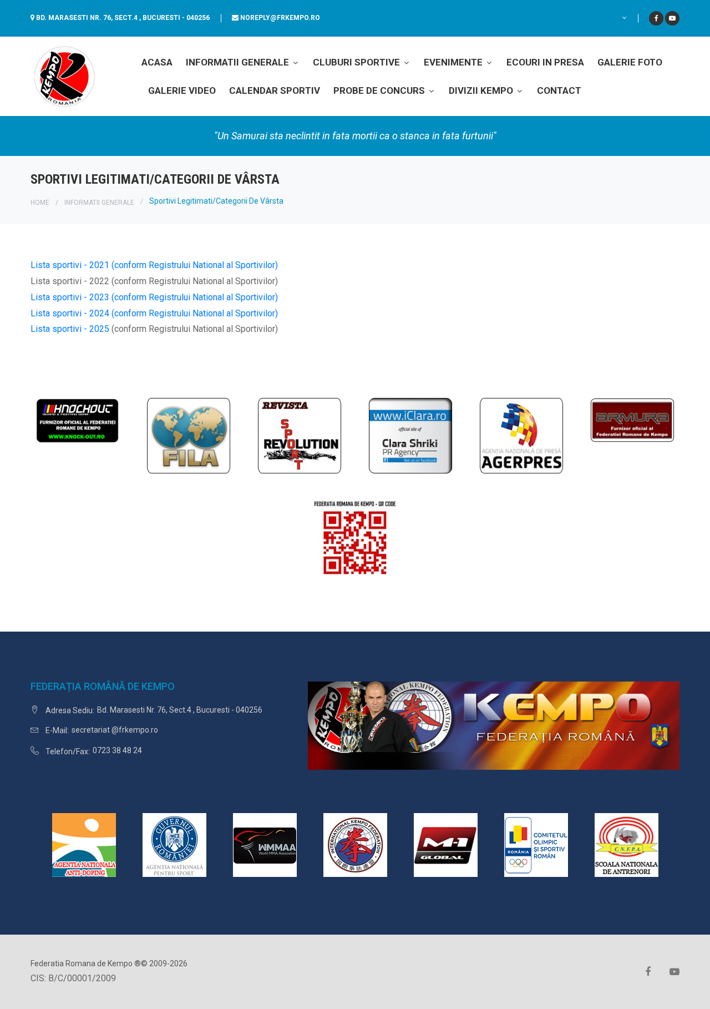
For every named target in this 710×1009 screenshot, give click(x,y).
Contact (559, 90)
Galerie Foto (629, 62)
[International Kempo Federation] (355, 844)
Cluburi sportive (357, 62)
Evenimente (454, 62)
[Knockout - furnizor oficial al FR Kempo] (78, 420)
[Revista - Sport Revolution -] (299, 435)
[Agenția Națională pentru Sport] (174, 844)
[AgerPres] (521, 435)
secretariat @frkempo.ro (115, 730)
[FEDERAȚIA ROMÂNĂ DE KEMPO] (64, 75)
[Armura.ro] (632, 420)
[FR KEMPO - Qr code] (355, 542)
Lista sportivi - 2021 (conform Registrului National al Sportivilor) (154, 265)
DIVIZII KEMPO (482, 90)
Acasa (157, 62)
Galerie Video (182, 90)
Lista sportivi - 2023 (70, 297)
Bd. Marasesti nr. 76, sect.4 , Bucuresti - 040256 (123, 18)
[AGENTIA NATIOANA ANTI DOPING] (84, 844)
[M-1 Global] (446, 844)
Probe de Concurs (380, 90)
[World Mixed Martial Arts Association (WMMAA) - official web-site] (265, 844)
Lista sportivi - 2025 (71, 329)
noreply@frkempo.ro (280, 18)
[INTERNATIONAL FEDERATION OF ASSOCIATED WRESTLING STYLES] (188, 435)
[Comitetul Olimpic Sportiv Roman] (536, 844)
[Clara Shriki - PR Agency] (410, 435)
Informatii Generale (238, 62)
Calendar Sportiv (274, 90)
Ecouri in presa (545, 62)
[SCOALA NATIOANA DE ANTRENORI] (626, 844)
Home (40, 202)
